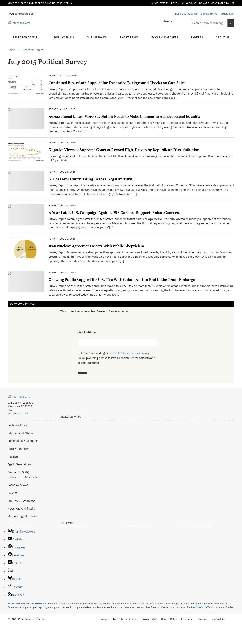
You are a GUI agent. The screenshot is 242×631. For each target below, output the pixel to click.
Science (12, 493)
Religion (13, 456)
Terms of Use (126, 353)
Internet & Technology (22, 500)
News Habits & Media (21, 508)
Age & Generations (19, 464)
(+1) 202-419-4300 (18, 413)
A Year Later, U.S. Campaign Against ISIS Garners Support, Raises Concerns (115, 212)
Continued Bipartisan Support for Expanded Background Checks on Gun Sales (117, 82)
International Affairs (20, 433)
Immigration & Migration (23, 441)
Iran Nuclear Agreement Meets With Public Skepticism (96, 245)
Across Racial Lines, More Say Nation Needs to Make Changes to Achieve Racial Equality (125, 116)
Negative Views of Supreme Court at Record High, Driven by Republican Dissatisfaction (124, 149)
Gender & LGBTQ (18, 472)
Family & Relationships (22, 477)
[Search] (231, 23)
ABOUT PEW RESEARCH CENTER (25, 603)
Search (167, 21)
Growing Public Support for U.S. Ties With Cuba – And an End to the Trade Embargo (122, 279)
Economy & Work (18, 485)
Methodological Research (24, 516)
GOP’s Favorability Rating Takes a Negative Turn (90, 178)
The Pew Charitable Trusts (200, 607)
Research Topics (25, 37)
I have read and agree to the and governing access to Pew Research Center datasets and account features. (116, 357)
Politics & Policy (18, 425)
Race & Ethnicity (18, 448)
